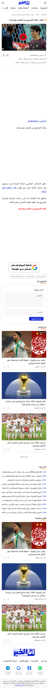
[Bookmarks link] (45, 3)
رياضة (13, 8)
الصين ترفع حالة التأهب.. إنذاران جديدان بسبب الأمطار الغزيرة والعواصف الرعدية (21, 512)
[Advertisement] (24, 94)
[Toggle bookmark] (7, 55)
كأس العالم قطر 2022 (17, 276)
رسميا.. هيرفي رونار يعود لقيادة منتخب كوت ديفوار (21, 508)
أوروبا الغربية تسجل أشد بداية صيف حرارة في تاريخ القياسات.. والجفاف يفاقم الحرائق (21, 492)
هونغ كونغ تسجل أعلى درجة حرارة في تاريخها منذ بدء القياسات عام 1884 (21, 500)
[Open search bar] (3, 3)
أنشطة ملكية (23, 8)
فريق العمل (24, 661)
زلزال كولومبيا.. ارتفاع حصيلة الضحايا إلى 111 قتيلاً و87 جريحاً (21, 488)
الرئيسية (44, 8)
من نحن (44, 661)
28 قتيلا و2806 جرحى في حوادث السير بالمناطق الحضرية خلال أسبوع (22, 472)
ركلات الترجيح (29, 276)
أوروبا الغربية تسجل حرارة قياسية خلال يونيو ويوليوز (21, 496)
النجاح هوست (19, 685)
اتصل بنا (34, 661)
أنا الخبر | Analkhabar (37, 55)
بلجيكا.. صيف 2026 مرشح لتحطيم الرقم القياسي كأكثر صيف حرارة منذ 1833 (21, 476)
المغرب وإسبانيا (41, 276)
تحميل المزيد (24, 457)
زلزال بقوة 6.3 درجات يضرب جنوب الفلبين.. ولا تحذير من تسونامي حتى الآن (21, 504)
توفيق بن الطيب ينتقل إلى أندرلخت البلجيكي (24, 480)
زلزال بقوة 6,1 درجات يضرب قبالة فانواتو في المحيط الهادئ (21, 484)
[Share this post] (4, 55)
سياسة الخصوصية (9, 661)
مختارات (34, 8)
